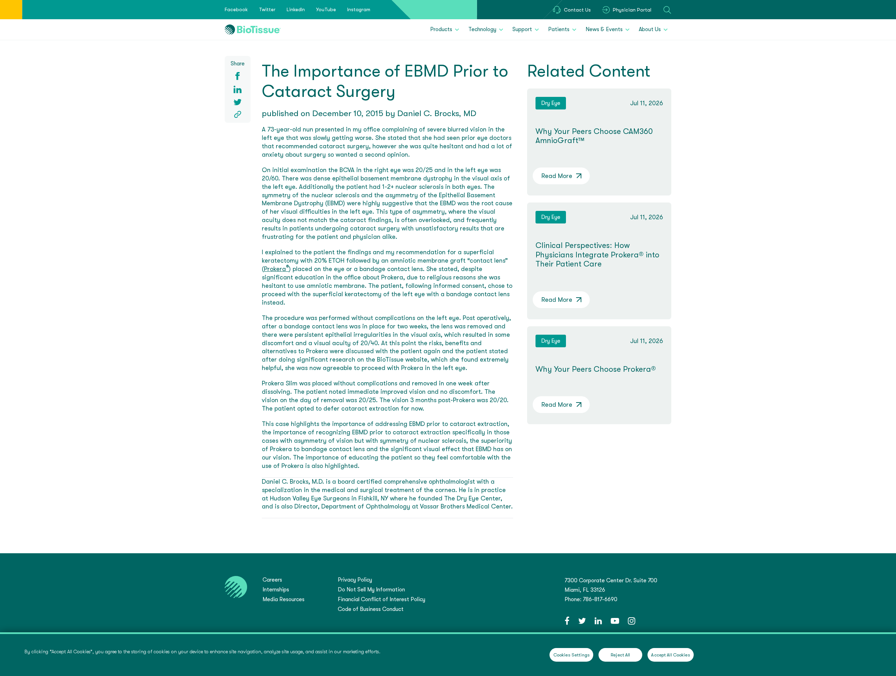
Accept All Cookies (670, 654)
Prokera (276, 268)
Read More (556, 175)
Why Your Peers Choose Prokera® (596, 369)
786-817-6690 (600, 599)
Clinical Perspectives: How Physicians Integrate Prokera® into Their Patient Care (597, 254)
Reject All (620, 654)
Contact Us (577, 10)
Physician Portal (632, 10)
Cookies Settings (571, 654)
